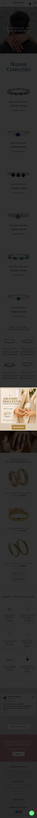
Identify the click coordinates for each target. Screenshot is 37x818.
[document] (18, 409)
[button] (34, 390)
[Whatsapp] (31, 813)
